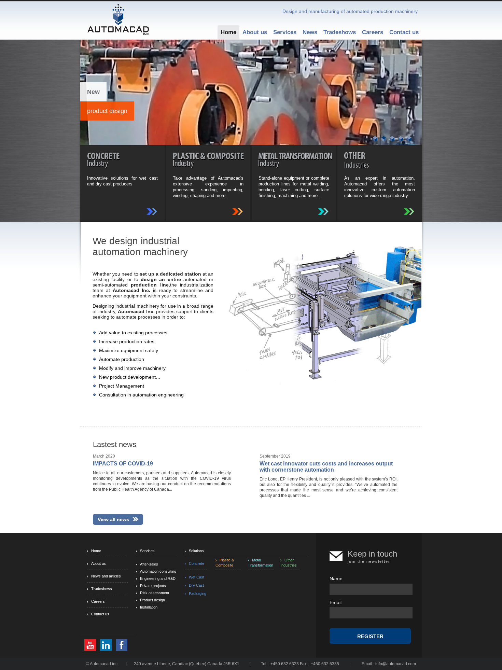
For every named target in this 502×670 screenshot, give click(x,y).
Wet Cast (196, 577)
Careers (372, 32)
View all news (113, 519)
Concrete (196, 563)
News (310, 32)
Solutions (196, 551)
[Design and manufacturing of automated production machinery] (118, 19)
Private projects (153, 586)
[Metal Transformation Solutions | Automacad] (323, 211)
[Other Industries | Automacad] (409, 211)
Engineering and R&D (158, 578)
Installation (148, 607)
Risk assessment (154, 593)
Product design (152, 600)
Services (284, 32)
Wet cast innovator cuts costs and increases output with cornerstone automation (326, 467)
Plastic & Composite (224, 562)
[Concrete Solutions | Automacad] (152, 211)
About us (254, 32)
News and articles (106, 576)
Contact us (404, 32)
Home (228, 32)
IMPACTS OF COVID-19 (123, 463)
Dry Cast (196, 585)
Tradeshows (339, 32)
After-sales (149, 564)
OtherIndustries (288, 562)
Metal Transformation (260, 562)
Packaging (197, 593)
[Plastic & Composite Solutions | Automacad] (237, 211)
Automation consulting (158, 571)
